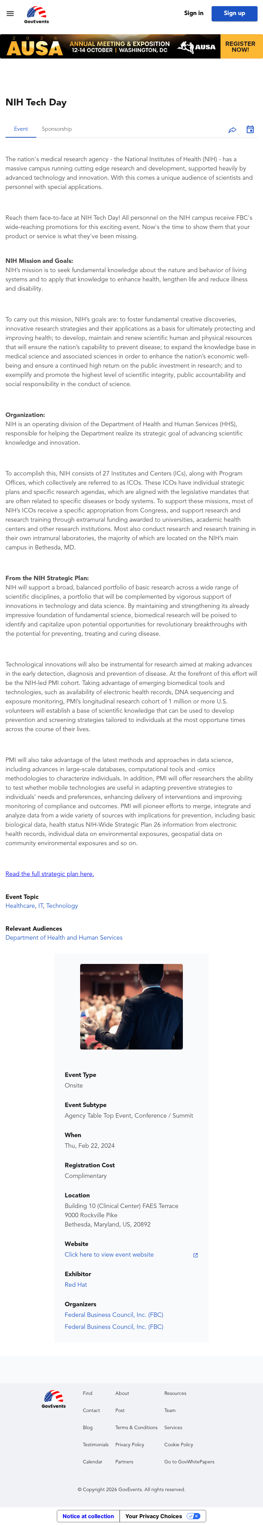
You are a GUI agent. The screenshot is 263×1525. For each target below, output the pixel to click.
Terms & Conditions (136, 1427)
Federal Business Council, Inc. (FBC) (114, 1315)
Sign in (193, 13)
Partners (124, 1462)
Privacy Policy (129, 1445)
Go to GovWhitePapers (189, 1462)
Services (173, 1427)
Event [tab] (21, 129)
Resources (175, 1393)
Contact (91, 1410)
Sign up (234, 13)
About (122, 1393)
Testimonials (96, 1445)
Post (120, 1410)
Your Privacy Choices (153, 1516)
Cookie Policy (178, 1445)
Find (87, 1393)
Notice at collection (88, 1516)
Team (170, 1410)
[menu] (10, 13)
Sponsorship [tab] (57, 129)
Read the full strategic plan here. (49, 874)
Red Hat (76, 1285)
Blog (88, 1427)
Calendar (92, 1462)
